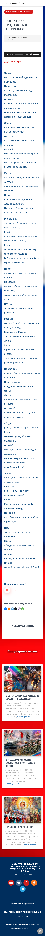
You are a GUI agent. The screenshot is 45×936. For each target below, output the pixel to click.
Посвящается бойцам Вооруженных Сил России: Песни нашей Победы (22, 927)
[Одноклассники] (9, 608)
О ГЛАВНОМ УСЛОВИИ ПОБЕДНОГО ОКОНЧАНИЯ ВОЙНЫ (20, 762)
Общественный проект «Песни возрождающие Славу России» (22, 914)
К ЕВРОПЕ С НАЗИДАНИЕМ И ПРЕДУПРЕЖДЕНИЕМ (22, 697)
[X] (15, 608)
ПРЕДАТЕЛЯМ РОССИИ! (19, 826)
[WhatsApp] (22, 608)
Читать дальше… (24, 717)
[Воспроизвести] (7, 54)
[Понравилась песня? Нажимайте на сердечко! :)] (7, 590)
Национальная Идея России (22, 904)
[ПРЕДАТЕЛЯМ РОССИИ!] (22, 810)
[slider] (36, 54)
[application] (22, 54)
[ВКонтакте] (5, 608)
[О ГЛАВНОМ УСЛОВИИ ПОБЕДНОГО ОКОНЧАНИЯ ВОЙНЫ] (22, 743)
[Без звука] (31, 54)
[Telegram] (12, 608)
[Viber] (19, 608)
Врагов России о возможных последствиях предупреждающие (19, 11)
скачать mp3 (14, 61)
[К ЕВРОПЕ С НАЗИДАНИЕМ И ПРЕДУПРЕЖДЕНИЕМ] (22, 679)
